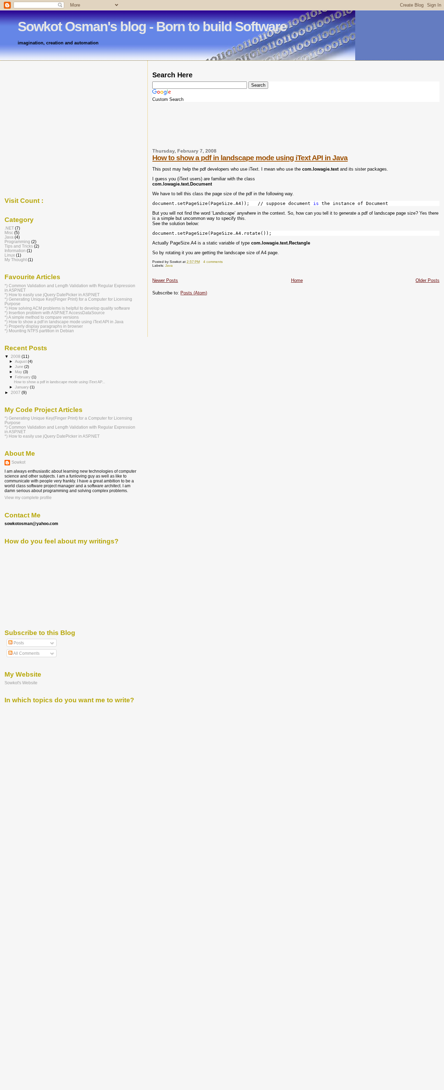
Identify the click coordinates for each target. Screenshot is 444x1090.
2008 (16, 356)
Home (297, 280)
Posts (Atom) (193, 292)
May (19, 372)
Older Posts (427, 280)
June (19, 366)
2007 (16, 392)
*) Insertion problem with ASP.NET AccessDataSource (55, 312)
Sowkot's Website (21, 682)
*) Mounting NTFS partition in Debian (39, 330)
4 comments (213, 262)
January (22, 387)
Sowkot (18, 462)
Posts (18, 643)
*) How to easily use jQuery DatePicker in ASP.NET (52, 294)
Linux (10, 255)
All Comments (26, 653)
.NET (9, 228)
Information (15, 250)
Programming (17, 241)
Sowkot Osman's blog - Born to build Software (152, 26)
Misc (9, 232)
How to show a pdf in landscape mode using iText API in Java (250, 158)
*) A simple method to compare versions (42, 317)
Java (169, 265)
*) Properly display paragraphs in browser (44, 326)
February (23, 377)
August (21, 361)
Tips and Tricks (19, 246)
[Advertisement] (278, 106)
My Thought (16, 259)
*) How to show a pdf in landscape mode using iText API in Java (64, 321)
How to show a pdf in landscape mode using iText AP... (59, 382)
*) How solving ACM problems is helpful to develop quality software (67, 308)
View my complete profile (28, 497)
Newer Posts (165, 280)
